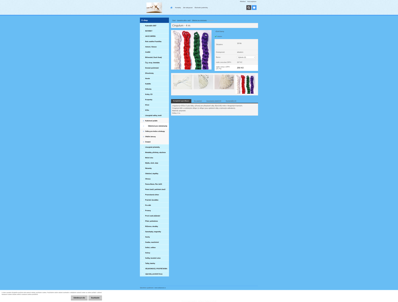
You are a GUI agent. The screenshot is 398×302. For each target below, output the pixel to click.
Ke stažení (198, 101)
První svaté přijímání (152, 216)
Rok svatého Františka (153, 41)
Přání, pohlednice (151, 221)
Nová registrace (251, 1)
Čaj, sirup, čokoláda (152, 62)
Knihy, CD (148, 94)
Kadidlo (148, 84)
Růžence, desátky (151, 226)
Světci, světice (150, 247)
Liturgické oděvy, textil (153, 115)
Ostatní (147, 142)
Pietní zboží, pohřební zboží (155, 189)
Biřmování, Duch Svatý (153, 57)
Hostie (147, 78)
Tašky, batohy (150, 263)
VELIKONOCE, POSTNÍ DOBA (156, 268)
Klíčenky (148, 89)
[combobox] (246, 57)
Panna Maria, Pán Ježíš (153, 184)
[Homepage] (171, 7)
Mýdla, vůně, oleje (151, 163)
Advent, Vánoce (151, 47)
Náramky (148, 168)
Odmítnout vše (79, 298)
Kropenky (148, 99)
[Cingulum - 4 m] (191, 31)
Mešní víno (149, 158)
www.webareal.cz (160, 288)
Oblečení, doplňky (151, 173)
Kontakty (178, 7)
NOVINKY (148, 31)
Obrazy (147, 179)
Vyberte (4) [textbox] (242, 57)
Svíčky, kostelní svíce (153, 258)
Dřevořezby (149, 73)
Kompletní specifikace (181, 101)
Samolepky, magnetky (153, 232)
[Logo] (154, 7)
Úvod (173, 20)
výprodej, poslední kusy (153, 274)
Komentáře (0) (231, 101)
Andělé (147, 52)
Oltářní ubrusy (150, 136)
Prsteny (148, 210)
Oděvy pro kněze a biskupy (155, 131)
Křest (147, 105)
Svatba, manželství (152, 242)
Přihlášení (243, 1)
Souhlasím (95, 298)
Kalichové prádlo (151, 121)
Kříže (147, 110)
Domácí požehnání (152, 68)
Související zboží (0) (213, 101)
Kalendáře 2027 (150, 26)
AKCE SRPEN (150, 36)
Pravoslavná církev (152, 195)
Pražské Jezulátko (151, 200)
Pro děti (148, 205)
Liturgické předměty (152, 147)
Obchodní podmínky (201, 7)
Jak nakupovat (187, 7)
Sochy (147, 237)
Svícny (147, 253)
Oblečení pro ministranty (157, 126)
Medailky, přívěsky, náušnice (155, 152)
